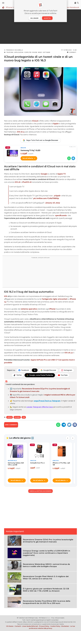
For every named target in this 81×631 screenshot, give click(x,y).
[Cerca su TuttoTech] (78, 3)
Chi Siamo (9, 626)
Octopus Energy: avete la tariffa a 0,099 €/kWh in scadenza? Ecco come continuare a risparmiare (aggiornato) (46, 553)
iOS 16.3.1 (69, 353)
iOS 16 (17, 182)
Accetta (47, 18)
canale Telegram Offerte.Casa (39, 407)
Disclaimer (65, 626)
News (40, 52)
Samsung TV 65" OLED (30, 150)
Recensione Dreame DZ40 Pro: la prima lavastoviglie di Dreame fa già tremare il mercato (48, 540)
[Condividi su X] (69, 425)
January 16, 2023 (52, 203)
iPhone (34, 52)
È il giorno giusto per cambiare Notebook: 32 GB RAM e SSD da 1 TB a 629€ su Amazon (46, 589)
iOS (5, 296)
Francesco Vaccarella (14, 50)
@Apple (57, 196)
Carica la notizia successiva (40, 491)
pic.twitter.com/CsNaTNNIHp (46, 198)
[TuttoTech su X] (35, 370)
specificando (61, 215)
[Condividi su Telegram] (73, 158)
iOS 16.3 (20, 132)
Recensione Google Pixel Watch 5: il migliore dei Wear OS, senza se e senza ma (46, 577)
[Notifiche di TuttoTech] (75, 3)
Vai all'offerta (27, 158)
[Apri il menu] (3, 3)
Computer (27, 52)
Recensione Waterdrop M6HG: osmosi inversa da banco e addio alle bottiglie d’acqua (46, 565)
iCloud (35, 121)
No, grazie (34, 18)
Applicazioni (18, 52)
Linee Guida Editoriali (30, 626)
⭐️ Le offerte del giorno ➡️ (20, 438)
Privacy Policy (44, 626)
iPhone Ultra (11, 7)
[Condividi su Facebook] (75, 425)
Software (46, 52)
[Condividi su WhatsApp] (69, 158)
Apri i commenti (11, 424)
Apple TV (61, 174)
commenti (72, 52)
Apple (56, 124)
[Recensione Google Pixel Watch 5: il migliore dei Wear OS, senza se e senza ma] (14, 577)
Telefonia (9, 52)
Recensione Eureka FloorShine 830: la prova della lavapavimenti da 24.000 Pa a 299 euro (46, 602)
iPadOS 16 (27, 182)
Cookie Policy (55, 626)
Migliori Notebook (71, 7)
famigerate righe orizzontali (54, 299)
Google (44, 174)
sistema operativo (29, 309)
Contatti (18, 626)
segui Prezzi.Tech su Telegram (47, 401)
